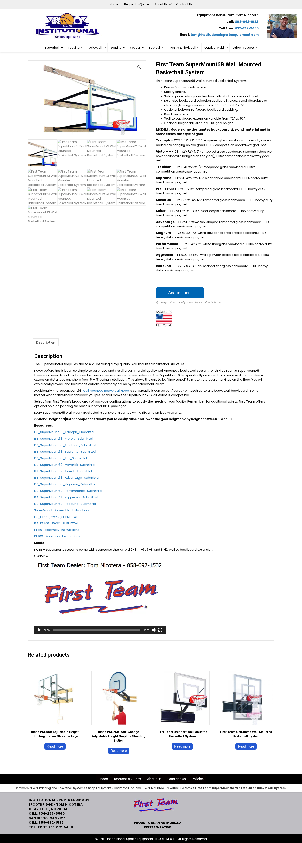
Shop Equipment (99, 788)
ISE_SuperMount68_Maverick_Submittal (64, 464)
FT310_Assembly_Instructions (56, 530)
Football (154, 48)
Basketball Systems (128, 788)
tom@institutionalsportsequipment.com (225, 34)
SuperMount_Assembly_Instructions (62, 510)
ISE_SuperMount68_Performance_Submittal (68, 491)
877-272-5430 (247, 28)
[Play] (39, 630)
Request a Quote (136, 4)
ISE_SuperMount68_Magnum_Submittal (64, 484)
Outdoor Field (214, 48)
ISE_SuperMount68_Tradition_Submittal (65, 445)
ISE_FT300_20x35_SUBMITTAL (56, 523)
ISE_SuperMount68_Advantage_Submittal (66, 477)
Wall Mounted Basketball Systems (168, 788)
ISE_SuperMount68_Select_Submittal (63, 471)
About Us (161, 4)
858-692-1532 (246, 22)
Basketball (52, 48)
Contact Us (184, 4)
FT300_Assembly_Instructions (57, 536)
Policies (198, 778)
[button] (170, 4)
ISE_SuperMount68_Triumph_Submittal (64, 432)
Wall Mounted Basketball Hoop (105, 390)
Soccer (135, 48)
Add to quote (180, 293)
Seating (116, 48)
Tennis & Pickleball (182, 48)
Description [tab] (45, 342)
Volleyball (95, 48)
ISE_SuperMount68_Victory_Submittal (63, 438)
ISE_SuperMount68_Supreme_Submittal (65, 451)
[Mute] (154, 630)
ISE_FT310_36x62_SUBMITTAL (55, 517)
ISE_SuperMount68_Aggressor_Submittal (66, 497)
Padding (74, 48)
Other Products (244, 48)
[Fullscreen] (160, 630)
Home (114, 4)
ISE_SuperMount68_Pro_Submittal (60, 458)
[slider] (96, 630)
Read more (55, 746)
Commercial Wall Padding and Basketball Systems (50, 788)
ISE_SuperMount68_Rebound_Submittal (65, 503)
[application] (100, 597)
